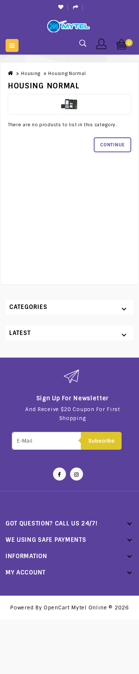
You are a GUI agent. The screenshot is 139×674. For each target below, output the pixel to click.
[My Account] (101, 43)
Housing (30, 73)
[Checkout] (76, 7)
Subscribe (101, 440)
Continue (112, 145)
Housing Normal (67, 73)
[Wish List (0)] (61, 7)
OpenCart (57, 607)
